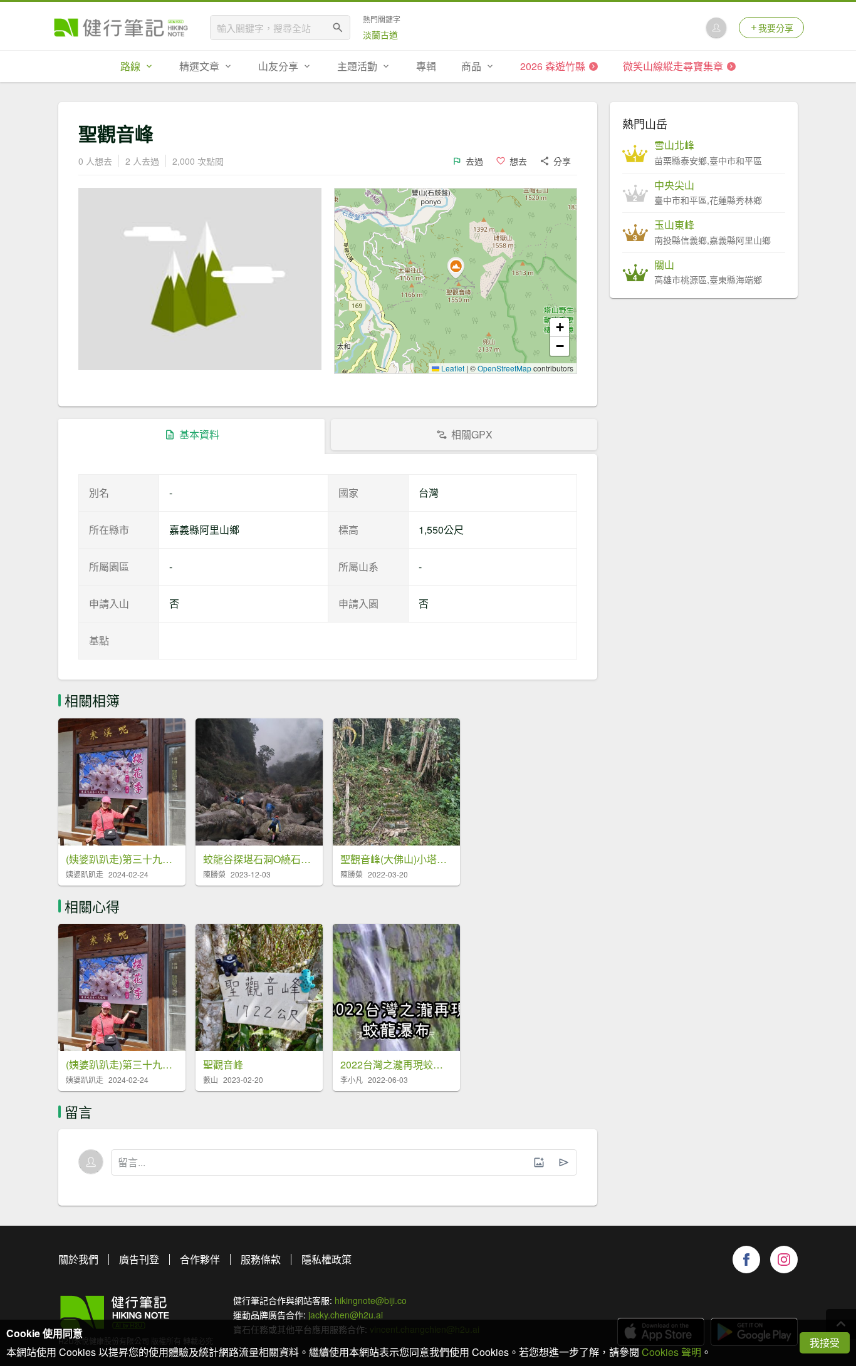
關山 (664, 265)
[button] (455, 268)
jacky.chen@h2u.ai (345, 1314)
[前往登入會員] (716, 28)
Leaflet (451, 368)
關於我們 (78, 1259)
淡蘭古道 (380, 34)
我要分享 (775, 27)
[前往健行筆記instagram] (784, 1259)
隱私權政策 (326, 1259)
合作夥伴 (200, 1259)
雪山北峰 (674, 145)
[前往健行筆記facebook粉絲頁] (746, 1259)
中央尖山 (674, 185)
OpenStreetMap (504, 368)
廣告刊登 (139, 1259)
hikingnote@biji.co (371, 1300)
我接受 (825, 1342)
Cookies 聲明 (671, 1352)
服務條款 (261, 1259)
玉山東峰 (674, 224)
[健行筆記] (121, 27)
